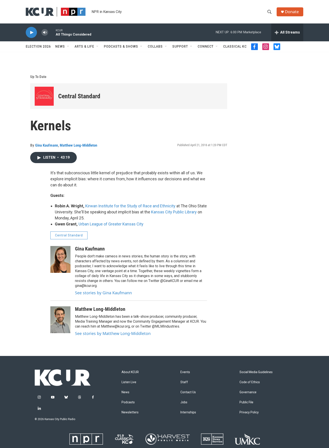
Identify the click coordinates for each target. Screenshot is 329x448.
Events (185, 372)
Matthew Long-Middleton (78, 145)
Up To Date (38, 76)
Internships (188, 412)
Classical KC (235, 46)
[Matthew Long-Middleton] (60, 319)
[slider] (52, 32)
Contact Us (188, 392)
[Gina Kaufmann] (60, 259)
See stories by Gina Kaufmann (103, 292)
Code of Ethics (249, 382)
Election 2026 (38, 46)
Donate (292, 11)
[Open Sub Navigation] (68, 46)
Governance (247, 392)
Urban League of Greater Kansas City (111, 224)
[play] (31, 32)
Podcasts (128, 402)
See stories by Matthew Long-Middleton (113, 333)
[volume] (45, 32)
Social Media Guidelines (256, 372)
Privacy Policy (249, 412)
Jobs (183, 402)
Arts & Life (84, 46)
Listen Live (129, 382)
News (60, 46)
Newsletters (130, 412)
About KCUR (130, 372)
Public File (246, 402)
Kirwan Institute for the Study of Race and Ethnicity (130, 206)
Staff (184, 382)
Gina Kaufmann (46, 145)
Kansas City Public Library (174, 212)
